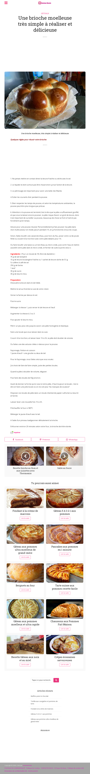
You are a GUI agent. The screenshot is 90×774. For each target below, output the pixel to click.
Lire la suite (25, 518)
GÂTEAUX (45, 13)
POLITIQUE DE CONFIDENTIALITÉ (14, 768)
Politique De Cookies (33, 768)
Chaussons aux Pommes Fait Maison (65, 623)
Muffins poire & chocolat (39, 696)
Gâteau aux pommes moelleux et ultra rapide (25, 623)
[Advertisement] (45, 53)
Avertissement (33, 771)
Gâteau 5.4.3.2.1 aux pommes (65, 512)
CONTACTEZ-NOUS (47, 768)
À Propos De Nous (60, 768)
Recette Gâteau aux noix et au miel (25, 658)
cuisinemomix (27, 765)
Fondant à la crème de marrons (25, 512)
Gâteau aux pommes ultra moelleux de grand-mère (25, 549)
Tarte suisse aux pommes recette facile (65, 587)
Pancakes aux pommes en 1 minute (64, 548)
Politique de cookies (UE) (76, 768)
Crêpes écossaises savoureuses (64, 658)
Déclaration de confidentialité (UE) (15, 771)
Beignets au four (25, 585)
